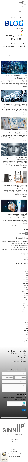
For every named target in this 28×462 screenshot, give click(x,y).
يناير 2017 (26, 332)
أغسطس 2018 (25, 311)
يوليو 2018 (26, 313)
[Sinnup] (21, 2)
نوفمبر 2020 (25, 287)
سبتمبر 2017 (25, 324)
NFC (22, 6)
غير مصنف (26, 259)
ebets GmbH (13, 448)
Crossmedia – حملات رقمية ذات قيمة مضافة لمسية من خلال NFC (15, 249)
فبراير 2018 (25, 320)
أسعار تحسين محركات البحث (16, 17)
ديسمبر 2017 (25, 322)
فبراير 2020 (25, 303)
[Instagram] (12, 441)
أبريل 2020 (26, 299)
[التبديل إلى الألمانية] (11, 31)
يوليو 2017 (26, 326)
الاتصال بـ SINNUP (19, 28)
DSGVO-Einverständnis (21, 394)
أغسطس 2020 (25, 291)
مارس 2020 (25, 301)
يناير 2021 (26, 285)
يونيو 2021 (26, 281)
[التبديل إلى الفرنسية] (11, 32)
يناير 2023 (26, 268)
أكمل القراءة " (24, 86)
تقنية (27, 257)
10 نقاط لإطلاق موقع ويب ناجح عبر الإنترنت (16, 132)
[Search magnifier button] (26, 233)
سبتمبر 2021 (25, 279)
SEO (22, 14)
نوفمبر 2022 (25, 271)
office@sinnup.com (15, 456)
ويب (22, 8)
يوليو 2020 (26, 293)
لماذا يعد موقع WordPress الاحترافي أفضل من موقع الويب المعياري (15, 241)
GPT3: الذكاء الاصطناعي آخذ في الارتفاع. (17, 158)
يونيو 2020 (26, 295)
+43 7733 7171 (16, 453)
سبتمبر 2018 (25, 309)
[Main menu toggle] (24, 4)
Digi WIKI (21, 23)
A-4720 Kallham (13, 451)
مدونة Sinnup (20, 25)
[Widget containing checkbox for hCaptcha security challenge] (16, 403)
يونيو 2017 (26, 328)
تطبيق (22, 20)
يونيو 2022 (26, 275)
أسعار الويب (20, 11)
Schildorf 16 (13, 449)
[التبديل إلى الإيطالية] (11, 33)
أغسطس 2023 (25, 266)
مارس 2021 (25, 283)
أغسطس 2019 (25, 305)
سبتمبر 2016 (25, 334)
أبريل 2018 (26, 318)
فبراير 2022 (25, 277)
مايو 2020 (26, 297)
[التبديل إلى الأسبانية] (11, 34)
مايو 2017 (26, 330)
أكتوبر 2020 (25, 289)
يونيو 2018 (26, 316)
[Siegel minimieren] (7, 453)
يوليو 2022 (26, 273)
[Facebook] (15, 441)
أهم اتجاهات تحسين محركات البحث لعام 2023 (15, 104)
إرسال (24, 409)
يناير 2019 (26, 307)
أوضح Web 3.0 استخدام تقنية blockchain (17, 214)
